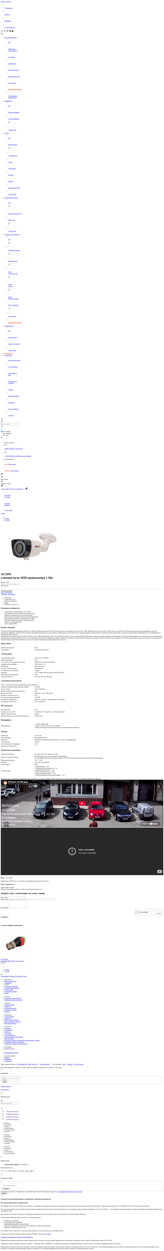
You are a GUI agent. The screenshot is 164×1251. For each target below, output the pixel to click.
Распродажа (9, 353)
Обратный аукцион (11, 991)
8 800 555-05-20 (33, 1064)
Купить (3, 963)
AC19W (7, 520)
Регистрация (5, 1089)
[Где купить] (2, 475)
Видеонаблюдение (11, 37)
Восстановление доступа (13, 1022)
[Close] (1, 1069)
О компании (9, 1030)
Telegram (70, 1064)
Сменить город (6, 483)
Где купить (8, 1033)
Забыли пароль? (6, 1086)
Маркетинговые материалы (13, 1000)
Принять (4, 1193)
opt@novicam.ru (45, 1064)
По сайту (6, 435)
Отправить (5, 917)
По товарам (7, 431)
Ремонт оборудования (12, 1020)
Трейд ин (8, 1006)
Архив (3, 513)
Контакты (8, 1028)
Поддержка (8, 355)
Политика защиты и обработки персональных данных (22, 1040)
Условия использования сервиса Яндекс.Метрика (17, 1237)
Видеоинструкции (11, 1023)
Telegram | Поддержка (8, 594)
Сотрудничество (10, 1035)
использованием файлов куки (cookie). (70, 1191)
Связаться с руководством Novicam (16, 1044)
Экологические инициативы (14, 1037)
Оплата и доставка (11, 1010)
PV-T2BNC (12, 960)
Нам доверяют (9, 1038)
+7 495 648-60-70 (21, 1064)
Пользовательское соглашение (14, 1042)
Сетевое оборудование (12, 234)
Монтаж (7, 1011)
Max (64, 1064)
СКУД (7, 133)
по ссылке (47, 1234)
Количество (4, 586)
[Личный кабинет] (2, 486)
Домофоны (8, 101)
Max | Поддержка (6, 592)
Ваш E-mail (19, 899)
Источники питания (11, 198)
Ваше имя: (4, 897)
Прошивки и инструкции (13, 998)
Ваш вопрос (5, 907)
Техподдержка (9, 1016)
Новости (7, 1032)
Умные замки (9, 326)
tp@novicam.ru (79, 1064)
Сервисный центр (10, 1008)
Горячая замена (9, 1005)
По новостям (7, 433)
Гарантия (8, 1018)
